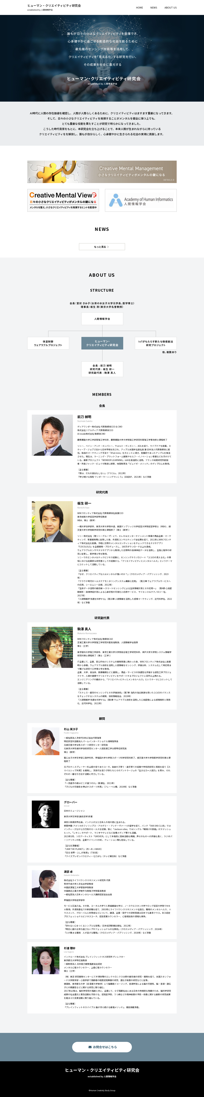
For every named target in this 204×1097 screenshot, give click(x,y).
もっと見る (100, 246)
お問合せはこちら (105, 1047)
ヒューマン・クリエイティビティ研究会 (54, 7)
